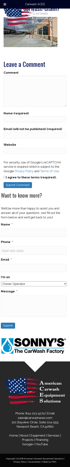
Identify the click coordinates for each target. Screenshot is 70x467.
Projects (27, 439)
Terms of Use (49, 171)
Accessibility (34, 462)
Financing (42, 439)
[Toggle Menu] (5, 4)
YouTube (42, 444)
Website (10, 144)
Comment (11, 72)
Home (13, 435)
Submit (8, 325)
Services (53, 435)
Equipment (38, 435)
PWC (54, 462)
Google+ (28, 444)
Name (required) (16, 113)
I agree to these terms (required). (31, 177)
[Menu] (64, 14)
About (24, 435)
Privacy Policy (24, 171)
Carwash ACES (35, 4)
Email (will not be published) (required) (33, 129)
